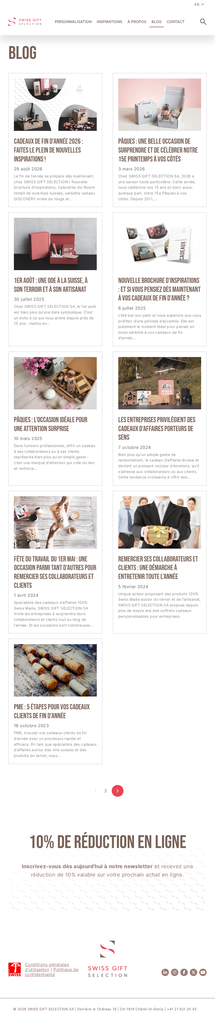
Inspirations (109, 21)
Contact (176, 21)
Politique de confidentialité (51, 972)
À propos (136, 21)
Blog (157, 21)
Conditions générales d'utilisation (47, 967)
